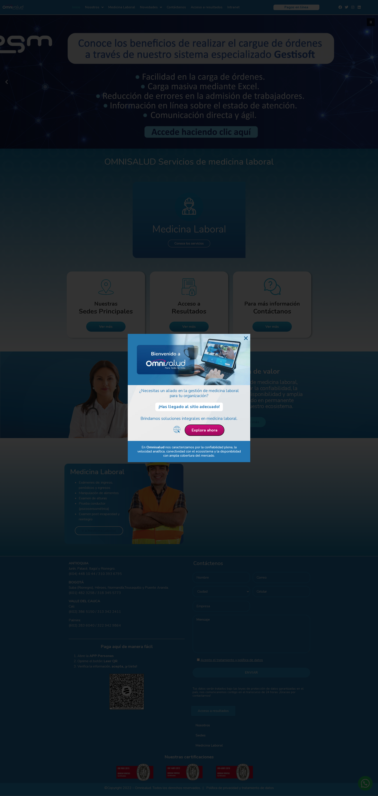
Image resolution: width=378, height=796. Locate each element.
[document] (189, 398)
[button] (245, 338)
